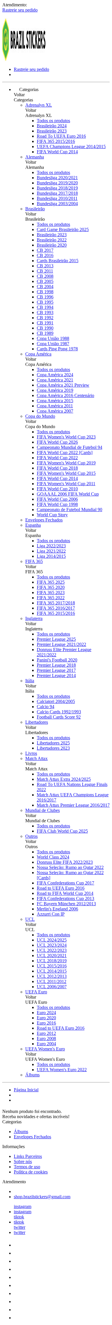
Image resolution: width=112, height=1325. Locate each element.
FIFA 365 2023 (51, 592)
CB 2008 (45, 276)
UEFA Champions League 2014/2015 (71, 146)
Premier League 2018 (56, 665)
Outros (31, 836)
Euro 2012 (46, 1033)
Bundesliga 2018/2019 (57, 188)
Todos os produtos (53, 120)
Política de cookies (31, 1171)
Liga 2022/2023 (51, 545)
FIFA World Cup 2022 (57, 457)
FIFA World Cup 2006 (57, 499)
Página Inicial (26, 1089)
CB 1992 (45, 317)
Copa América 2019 (55, 390)
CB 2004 (45, 286)
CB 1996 (45, 296)
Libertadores (36, 722)
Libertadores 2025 (53, 742)
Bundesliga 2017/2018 (57, 193)
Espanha (33, 525)
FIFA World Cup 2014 (57, 151)
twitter (19, 1227)
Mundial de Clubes (42, 810)
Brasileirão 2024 (52, 125)
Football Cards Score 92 (59, 717)
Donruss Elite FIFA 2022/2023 (65, 862)
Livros (31, 753)
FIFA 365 (34, 561)
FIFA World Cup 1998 (57, 504)
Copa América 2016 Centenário (65, 395)
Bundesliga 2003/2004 (57, 203)
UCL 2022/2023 (52, 950)
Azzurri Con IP (51, 914)
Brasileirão (35, 208)
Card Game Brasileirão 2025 (63, 229)
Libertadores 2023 (53, 748)
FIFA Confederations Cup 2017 (65, 882)
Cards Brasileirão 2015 (57, 260)
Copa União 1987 (53, 343)
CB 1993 (45, 312)
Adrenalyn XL (38, 105)
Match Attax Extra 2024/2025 (64, 779)
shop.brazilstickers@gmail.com (42, 1196)
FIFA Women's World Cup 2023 (66, 436)
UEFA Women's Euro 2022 (62, 1069)
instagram (22, 1206)
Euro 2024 (46, 1012)
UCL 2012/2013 (52, 976)
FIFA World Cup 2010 (57, 488)
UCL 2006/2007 (52, 986)
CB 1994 (45, 307)
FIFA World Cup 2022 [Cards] (64, 452)
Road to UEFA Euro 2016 (60, 888)
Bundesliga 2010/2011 (57, 198)
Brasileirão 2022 (52, 239)
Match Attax (36, 758)
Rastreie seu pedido (20, 9)
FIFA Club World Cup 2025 (62, 831)
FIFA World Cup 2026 (57, 442)
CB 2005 (45, 281)
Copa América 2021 (55, 379)
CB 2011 (45, 271)
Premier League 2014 (56, 675)
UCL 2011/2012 (51, 981)
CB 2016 (45, 255)
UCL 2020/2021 (52, 955)
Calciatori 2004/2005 (56, 701)
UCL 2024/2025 (52, 939)
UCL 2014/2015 (52, 971)
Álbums (32, 1074)
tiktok (19, 1216)
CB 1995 (45, 302)
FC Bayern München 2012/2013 (66, 903)
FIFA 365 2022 (51, 597)
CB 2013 (45, 265)
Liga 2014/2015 (51, 556)
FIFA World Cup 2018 (57, 468)
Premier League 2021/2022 (61, 644)
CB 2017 (45, 250)
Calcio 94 (45, 706)
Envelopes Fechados (44, 519)
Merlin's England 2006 (57, 908)
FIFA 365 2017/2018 (56, 602)
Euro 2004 (46, 1043)
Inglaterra (34, 618)
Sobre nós (23, 1161)
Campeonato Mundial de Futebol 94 (69, 447)
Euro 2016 (46, 1022)
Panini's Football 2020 (57, 659)
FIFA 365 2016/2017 (56, 608)
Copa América (38, 353)
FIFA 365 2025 (51, 582)
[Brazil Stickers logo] (23, 59)
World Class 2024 (53, 857)
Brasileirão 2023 (52, 130)
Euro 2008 (46, 1038)
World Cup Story (52, 514)
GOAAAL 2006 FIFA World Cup (68, 494)
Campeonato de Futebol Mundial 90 (69, 509)
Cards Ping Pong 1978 (57, 348)
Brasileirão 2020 (52, 245)
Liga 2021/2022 (51, 551)
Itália (29, 680)
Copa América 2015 (55, 400)
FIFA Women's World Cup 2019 (66, 462)
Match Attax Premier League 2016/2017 (73, 805)
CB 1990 (45, 328)
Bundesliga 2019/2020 (57, 182)
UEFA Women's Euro (45, 1048)
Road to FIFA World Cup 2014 (65, 893)
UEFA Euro (36, 991)
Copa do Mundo (40, 416)
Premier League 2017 (56, 670)
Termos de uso (27, 1166)
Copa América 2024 (55, 374)
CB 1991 (45, 322)
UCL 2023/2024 (52, 945)
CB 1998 (45, 291)
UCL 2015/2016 (52, 965)
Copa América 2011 (55, 405)
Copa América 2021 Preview (63, 385)
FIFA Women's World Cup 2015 (66, 473)
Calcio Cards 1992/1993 (59, 711)
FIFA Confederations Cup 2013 (65, 898)
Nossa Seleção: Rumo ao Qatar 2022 (70, 867)
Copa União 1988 (53, 338)
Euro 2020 (46, 1017)
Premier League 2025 (56, 639)
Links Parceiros (28, 1156)
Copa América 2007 (55, 411)
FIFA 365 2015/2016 (56, 141)
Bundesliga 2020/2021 (57, 177)
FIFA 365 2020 (51, 587)
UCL (30, 919)
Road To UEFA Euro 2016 (61, 136)
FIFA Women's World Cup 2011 (66, 483)
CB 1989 (45, 333)
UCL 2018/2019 (52, 960)
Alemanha (34, 156)
